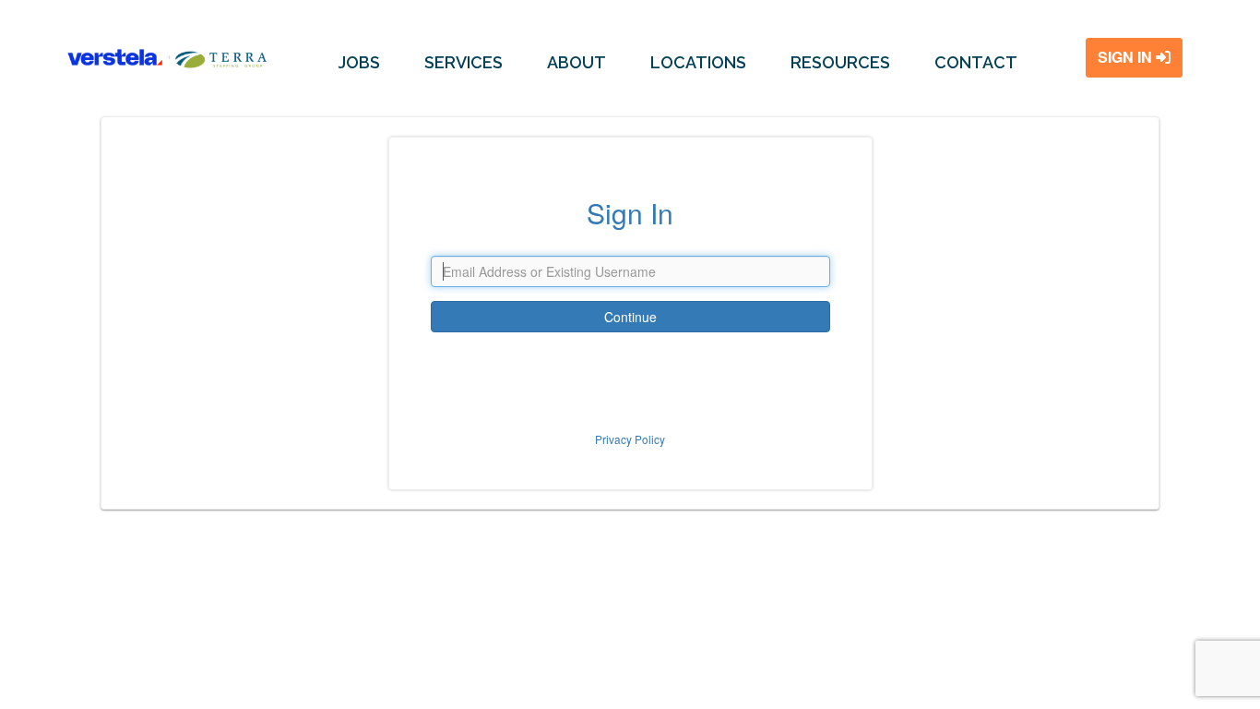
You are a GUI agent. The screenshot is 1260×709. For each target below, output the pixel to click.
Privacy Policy (630, 439)
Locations (698, 62)
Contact (975, 62)
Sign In (1127, 56)
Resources (840, 62)
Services (463, 62)
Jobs (359, 62)
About (576, 62)
